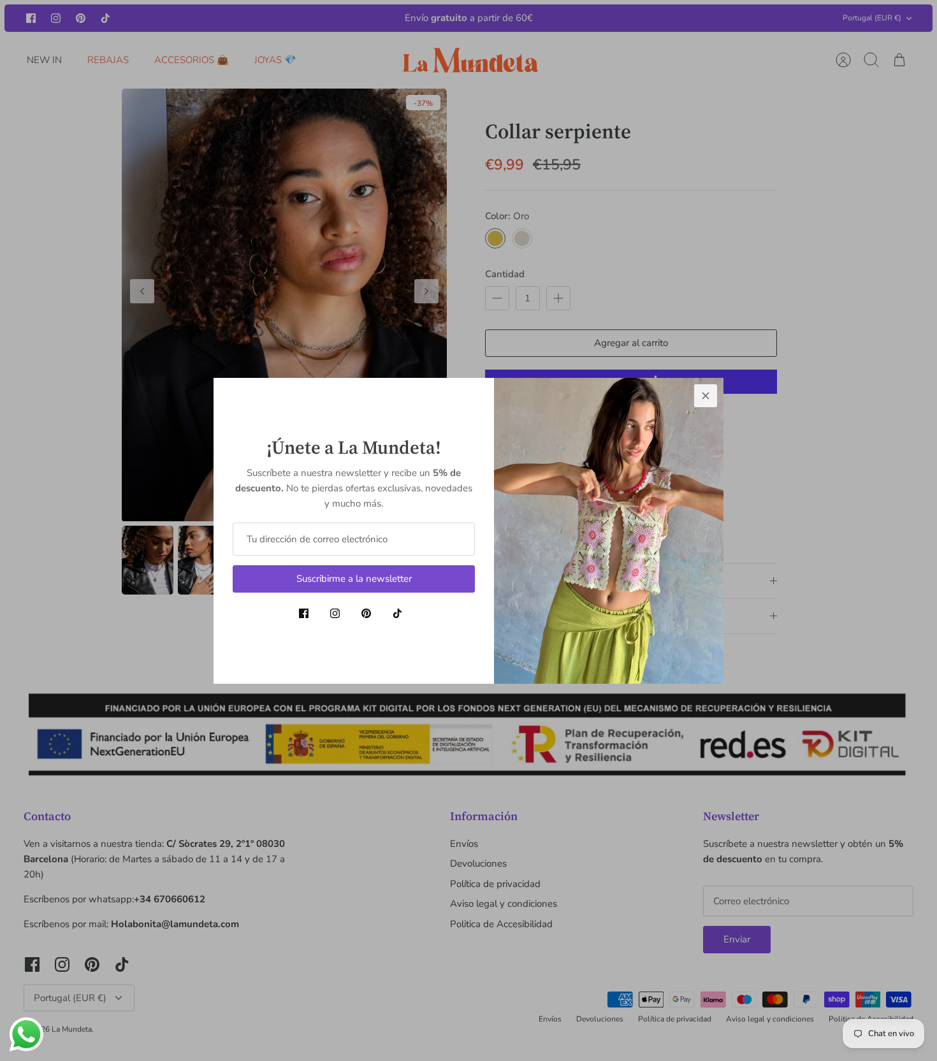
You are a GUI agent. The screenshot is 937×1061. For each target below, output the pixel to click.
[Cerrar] (705, 395)
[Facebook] (303, 613)
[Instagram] (335, 613)
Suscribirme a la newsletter (354, 578)
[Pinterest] (366, 613)
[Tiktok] (397, 613)
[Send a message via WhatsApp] (26, 1034)
